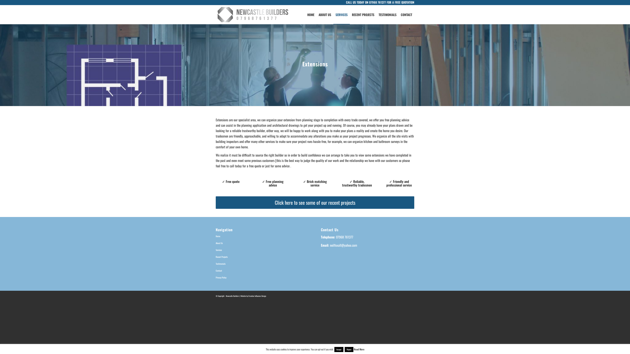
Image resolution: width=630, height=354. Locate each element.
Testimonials (221, 263)
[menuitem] (310, 14)
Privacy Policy (221, 277)
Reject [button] (349, 349)
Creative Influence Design (257, 296)
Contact (219, 270)
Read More (359, 349)
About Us (219, 243)
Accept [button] (338, 349)
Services (219, 250)
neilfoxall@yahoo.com (343, 245)
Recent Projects (222, 256)
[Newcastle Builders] (253, 14)
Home (218, 236)
